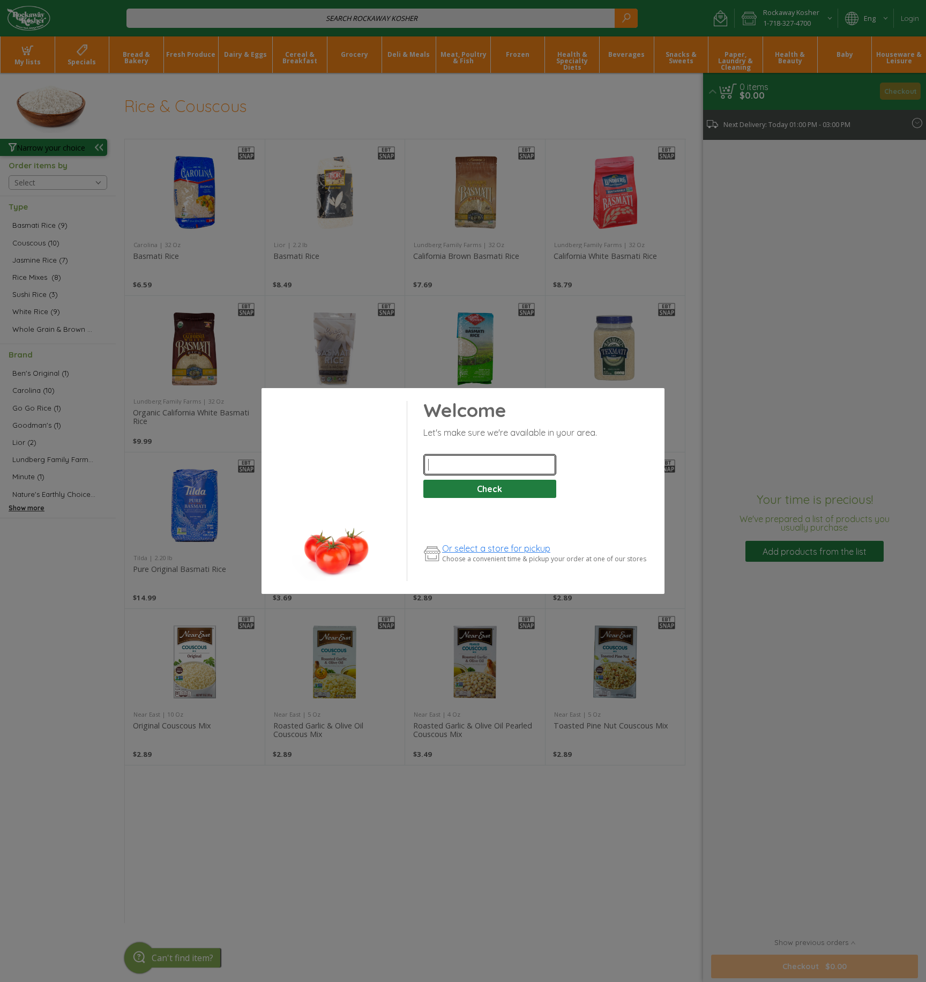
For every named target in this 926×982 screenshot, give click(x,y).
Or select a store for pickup (496, 548)
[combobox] (489, 464)
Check (489, 488)
